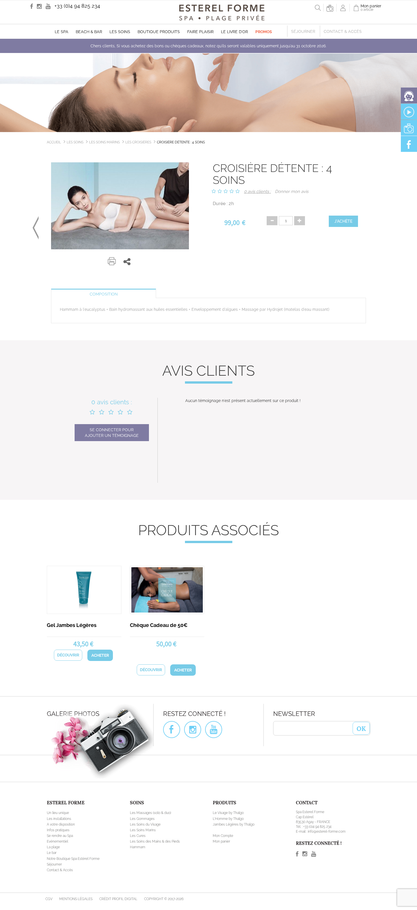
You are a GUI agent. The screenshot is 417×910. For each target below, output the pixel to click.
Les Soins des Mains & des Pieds (155, 841)
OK (361, 728)
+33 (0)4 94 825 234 (77, 6)
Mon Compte (223, 836)
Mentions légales (75, 899)
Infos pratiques (58, 830)
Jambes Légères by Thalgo (233, 824)
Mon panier (221, 841)
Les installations (59, 819)
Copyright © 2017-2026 (164, 899)
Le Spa (61, 31)
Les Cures (138, 836)
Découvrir (68, 655)
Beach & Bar (89, 31)
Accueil (54, 142)
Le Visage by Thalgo (228, 813)
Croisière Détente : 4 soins (181, 142)
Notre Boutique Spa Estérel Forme (73, 859)
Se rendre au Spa (60, 836)
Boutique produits (159, 31)
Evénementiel (57, 841)
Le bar (51, 853)
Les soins (119, 31)
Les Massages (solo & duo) (150, 813)
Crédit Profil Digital (118, 899)
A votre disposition (61, 824)
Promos (263, 31)
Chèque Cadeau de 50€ (159, 625)
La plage (53, 847)
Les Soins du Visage (145, 824)
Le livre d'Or (234, 31)
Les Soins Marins (104, 142)
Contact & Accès (343, 31)
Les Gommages (142, 819)
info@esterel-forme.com (327, 832)
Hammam (137, 847)
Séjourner (303, 31)
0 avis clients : (257, 191)
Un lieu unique (58, 813)
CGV (48, 899)
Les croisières (138, 142)
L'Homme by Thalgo (228, 819)
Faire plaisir (200, 31)
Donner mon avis (291, 191)
